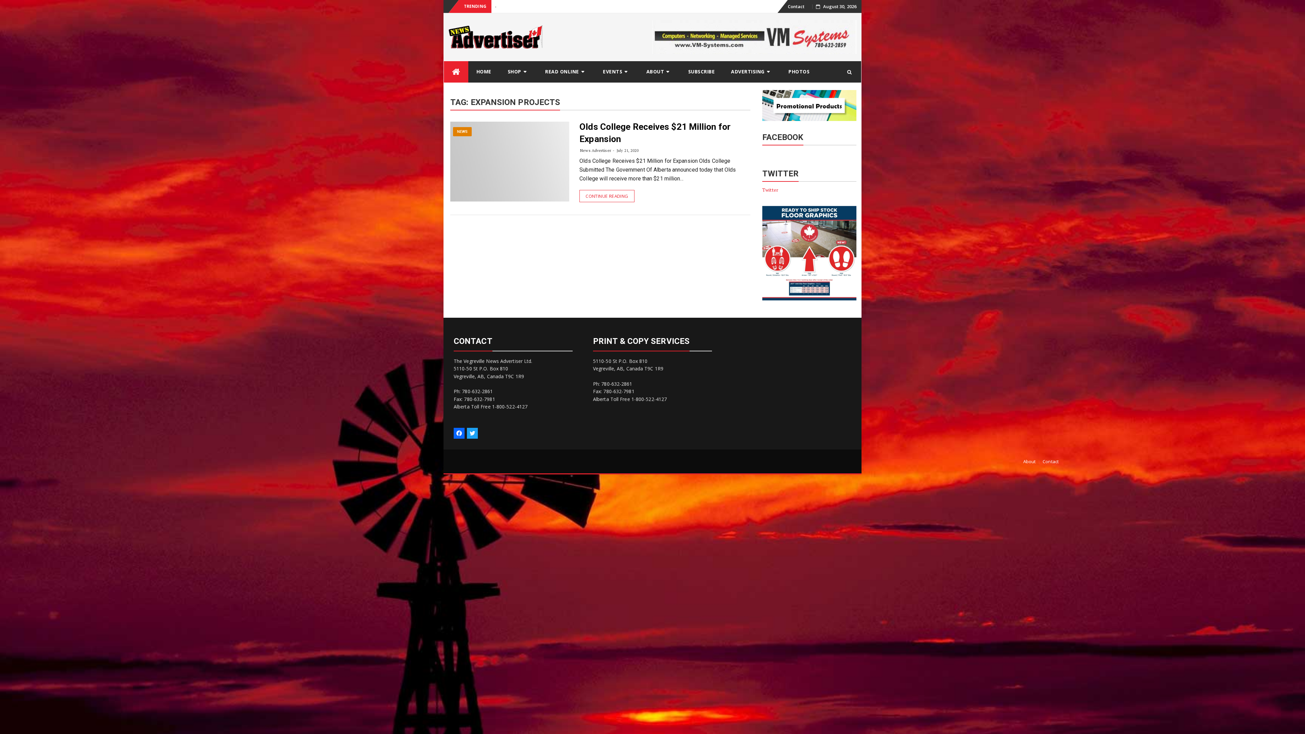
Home (483, 71)
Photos (799, 71)
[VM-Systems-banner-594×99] (754, 36)
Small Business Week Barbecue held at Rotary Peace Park (552, 6)
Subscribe (701, 71)
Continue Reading (607, 196)
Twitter (770, 190)
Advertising (748, 71)
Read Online (562, 71)
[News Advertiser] (456, 72)
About (655, 71)
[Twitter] (472, 433)
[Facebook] (459, 433)
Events (612, 71)
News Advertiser (595, 150)
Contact (796, 6)
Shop (514, 71)
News (462, 131)
